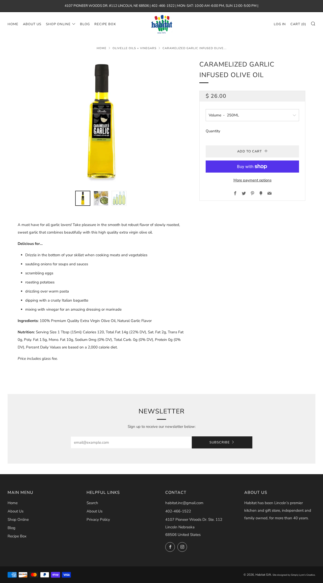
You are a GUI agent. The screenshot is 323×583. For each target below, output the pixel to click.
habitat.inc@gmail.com (184, 502)
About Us (32, 24)
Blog (85, 24)
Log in (280, 24)
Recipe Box (105, 24)
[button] (82, 198)
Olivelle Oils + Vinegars (134, 48)
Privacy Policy (98, 519)
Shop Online (58, 24)
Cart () (298, 24)
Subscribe (219, 442)
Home (13, 24)
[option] (101, 122)
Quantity (213, 131)
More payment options (252, 180)
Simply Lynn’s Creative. (303, 574)
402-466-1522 (178, 511)
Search (92, 502)
